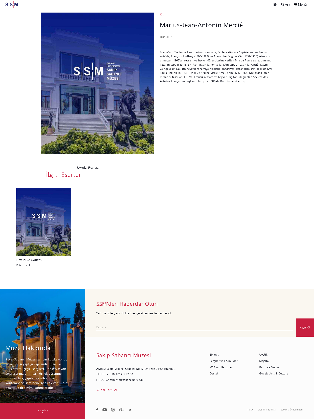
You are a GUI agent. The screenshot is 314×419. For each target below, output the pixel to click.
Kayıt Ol (305, 327)
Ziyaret (214, 354)
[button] (300, 4)
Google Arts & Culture (273, 373)
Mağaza (264, 361)
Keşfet (42, 411)
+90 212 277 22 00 (121, 374)
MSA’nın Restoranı (222, 367)
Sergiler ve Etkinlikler (223, 361)
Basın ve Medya (269, 367)
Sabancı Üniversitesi (292, 409)
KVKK (250, 409)
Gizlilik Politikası (267, 409)
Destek (214, 373)
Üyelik (263, 354)
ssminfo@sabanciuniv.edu (127, 380)
